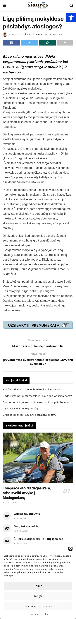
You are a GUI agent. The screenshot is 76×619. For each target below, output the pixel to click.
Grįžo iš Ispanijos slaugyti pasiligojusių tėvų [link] (29, 414)
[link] (71, 17)
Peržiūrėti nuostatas (38, 606)
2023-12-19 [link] (55, 34)
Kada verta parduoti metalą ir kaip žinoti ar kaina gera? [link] (37, 395)
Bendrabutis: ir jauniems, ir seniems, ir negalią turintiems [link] (37, 402)
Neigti (38, 596)
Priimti (38, 586)
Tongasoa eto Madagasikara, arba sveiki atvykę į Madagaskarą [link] (27, 492)
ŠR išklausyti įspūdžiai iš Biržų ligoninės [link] (38, 539)
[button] (70, 549)
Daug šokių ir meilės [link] (26, 526)
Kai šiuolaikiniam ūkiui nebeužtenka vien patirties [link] (33, 389)
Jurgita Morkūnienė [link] (31, 34)
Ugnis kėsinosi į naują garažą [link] (20, 408)
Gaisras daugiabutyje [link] (27, 513)
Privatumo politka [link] (38, 614)
